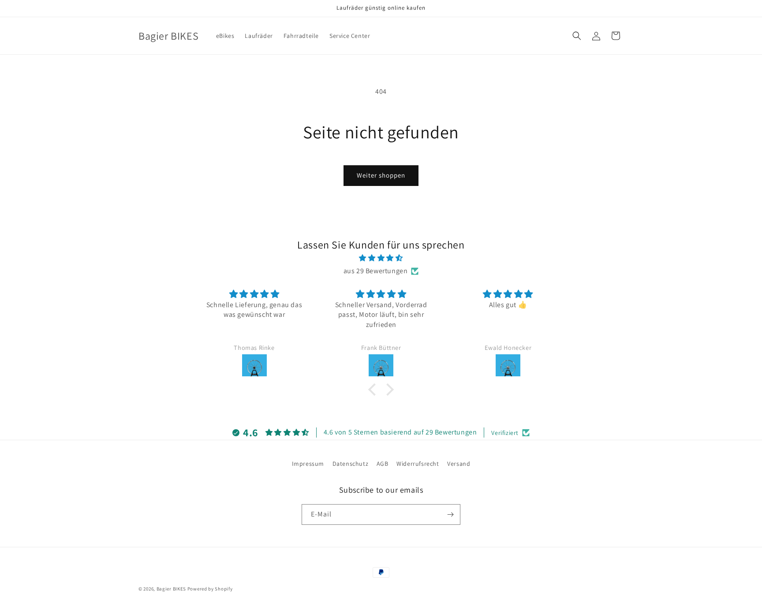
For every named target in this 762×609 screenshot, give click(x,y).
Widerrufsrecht (417, 464)
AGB (382, 464)
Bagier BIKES (171, 589)
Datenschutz (350, 464)
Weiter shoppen (381, 175)
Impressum (308, 464)
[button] (576, 35)
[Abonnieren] (450, 514)
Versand (458, 464)
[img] (381, 258)
